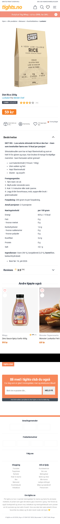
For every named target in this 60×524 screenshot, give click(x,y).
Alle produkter (12, 21)
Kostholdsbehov (32, 21)
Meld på (49, 390)
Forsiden (16, 469)
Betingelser (44, 474)
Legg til (5, 295)
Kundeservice (44, 469)
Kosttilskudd (16, 485)
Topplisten (16, 471)
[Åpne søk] (42, 7)
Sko (16, 480)
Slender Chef (18, 98)
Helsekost (16, 488)
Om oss (44, 471)
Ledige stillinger (44, 482)
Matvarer (22, 21)
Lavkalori (43, 21)
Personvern (44, 488)
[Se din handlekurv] (35, 7)
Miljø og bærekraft (44, 485)
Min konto (44, 480)
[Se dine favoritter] (48, 7)
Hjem (4, 21)
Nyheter (16, 474)
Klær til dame (16, 477)
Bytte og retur (44, 477)
